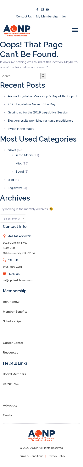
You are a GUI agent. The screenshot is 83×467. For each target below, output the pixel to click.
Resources (10, 352)
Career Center (13, 343)
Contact (8, 415)
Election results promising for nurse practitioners (40, 120)
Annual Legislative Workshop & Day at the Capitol (42, 96)
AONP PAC (11, 384)
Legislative (15, 188)
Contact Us (24, 16)
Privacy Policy (56, 456)
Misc (18, 163)
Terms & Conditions (30, 456)
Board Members (14, 374)
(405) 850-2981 (12, 266)
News (12, 150)
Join (64, 16)
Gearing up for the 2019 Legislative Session (38, 112)
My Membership (47, 16)
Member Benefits (15, 311)
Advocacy (10, 405)
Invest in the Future (21, 129)
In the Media (24, 155)
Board (19, 171)
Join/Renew (11, 302)
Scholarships (12, 321)
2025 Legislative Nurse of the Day (32, 104)
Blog (11, 180)
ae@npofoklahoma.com (17, 280)
